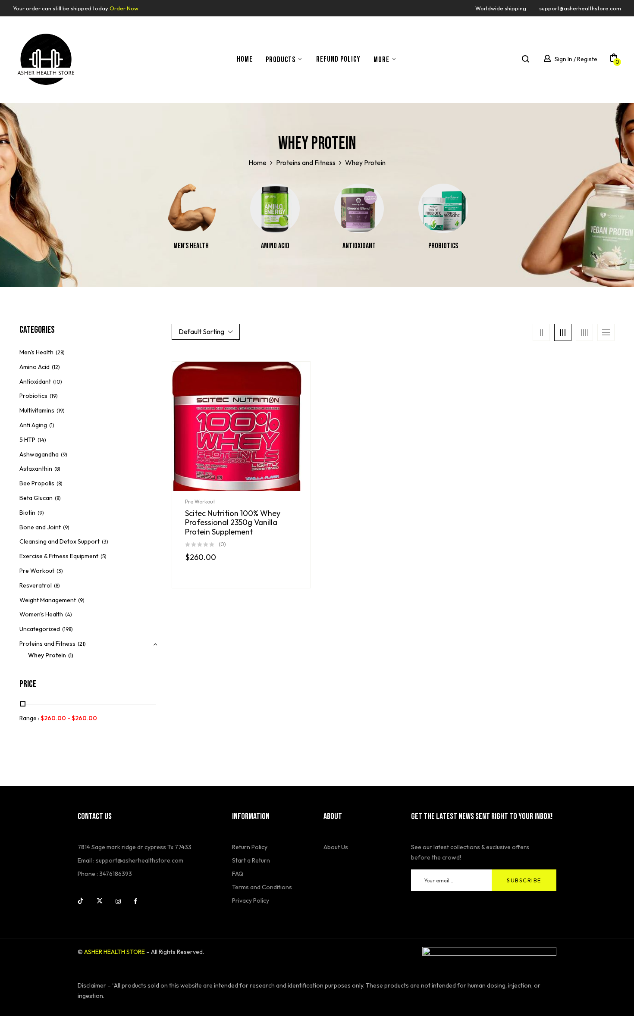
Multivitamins (36, 410)
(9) (64, 454)
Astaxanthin (35, 468)
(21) (82, 644)
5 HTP (27, 440)
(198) (67, 629)
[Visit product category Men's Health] (191, 208)
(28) (60, 352)
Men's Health (191, 245)
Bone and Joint (40, 527)
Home (257, 162)
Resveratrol (35, 585)
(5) (103, 556)
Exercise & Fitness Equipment (58, 556)
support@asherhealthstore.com (580, 8)
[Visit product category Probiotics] (443, 208)
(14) (42, 440)
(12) (56, 367)
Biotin (27, 512)
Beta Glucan (36, 498)
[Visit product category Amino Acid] (275, 208)
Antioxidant (359, 245)
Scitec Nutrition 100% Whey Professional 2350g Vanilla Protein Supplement (232, 523)
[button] (614, 59)
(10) (57, 381)
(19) (54, 396)
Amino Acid (275, 245)
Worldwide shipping (500, 8)
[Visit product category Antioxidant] (359, 208)
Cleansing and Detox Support (59, 541)
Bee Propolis (36, 483)
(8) (57, 469)
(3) (105, 541)
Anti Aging (33, 425)
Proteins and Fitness (306, 162)
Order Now (124, 8)
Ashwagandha (39, 454)
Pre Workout (36, 571)
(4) (68, 614)
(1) (51, 425)
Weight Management (47, 600)
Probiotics (443, 245)
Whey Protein (47, 655)
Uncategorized (39, 629)
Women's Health (41, 614)
